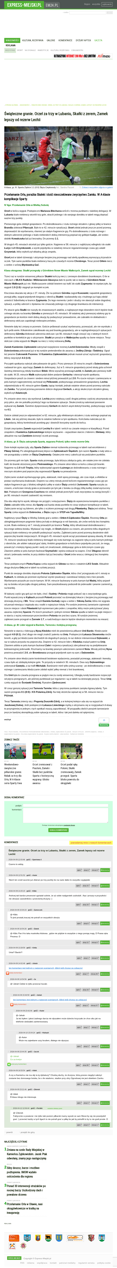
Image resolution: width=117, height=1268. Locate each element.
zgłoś (79, 870)
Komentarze (65, 40)
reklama (30, 1263)
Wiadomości (12, 40)
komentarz (17, 809)
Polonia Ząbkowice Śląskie (32, 734)
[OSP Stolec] (10, 1249)
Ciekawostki (77, 50)
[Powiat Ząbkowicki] (12, 1241)
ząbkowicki (107, 4)
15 (104, 720)
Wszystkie (10, 50)
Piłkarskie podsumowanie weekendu (34, 732)
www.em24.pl (52, 4)
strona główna (11, 105)
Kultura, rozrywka (32, 40)
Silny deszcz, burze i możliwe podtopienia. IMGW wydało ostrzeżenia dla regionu (23, 1172)
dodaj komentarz (58, 830)
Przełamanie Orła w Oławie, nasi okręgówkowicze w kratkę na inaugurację (25, 1208)
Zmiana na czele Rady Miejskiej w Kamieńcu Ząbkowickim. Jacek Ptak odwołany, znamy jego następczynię (27, 1154)
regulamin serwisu (86, 1263)
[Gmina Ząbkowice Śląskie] (25, 1241)
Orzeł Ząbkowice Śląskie (61, 732)
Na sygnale (30, 50)
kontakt (53, 1263)
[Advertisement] (58, 81)
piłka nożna (13, 732)
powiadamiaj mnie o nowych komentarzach (91, 842)
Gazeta (98, 40)
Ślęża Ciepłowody (51, 734)
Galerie (51, 40)
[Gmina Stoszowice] (73, 1241)
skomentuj (105, 870)
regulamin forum (69, 825)
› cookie (65, 12)
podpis (19, 805)
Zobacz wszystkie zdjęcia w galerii (97, 187)
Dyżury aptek (83, 40)
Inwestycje (43, 50)
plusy (86, 870)
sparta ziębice (91, 732)
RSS (22, 1263)
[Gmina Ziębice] (99, 1241)
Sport (20, 50)
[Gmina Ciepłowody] (46, 1241)
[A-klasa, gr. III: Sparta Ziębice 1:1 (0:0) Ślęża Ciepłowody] (58, 184)
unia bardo (64, 734)
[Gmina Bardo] (36, 1241)
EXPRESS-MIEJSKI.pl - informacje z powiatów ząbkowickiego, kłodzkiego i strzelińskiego (24, 4)
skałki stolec (78, 732)
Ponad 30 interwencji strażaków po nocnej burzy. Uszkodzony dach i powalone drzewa (26, 1190)
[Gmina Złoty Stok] (89, 1241)
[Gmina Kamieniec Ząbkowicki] (57, 1241)
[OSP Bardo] (21, 1248)
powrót (9, 1132)
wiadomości (25, 105)
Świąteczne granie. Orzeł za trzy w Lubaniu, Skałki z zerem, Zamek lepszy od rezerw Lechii (69, 105)
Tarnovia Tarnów (77, 734)
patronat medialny (67, 1263)
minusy (95, 870)
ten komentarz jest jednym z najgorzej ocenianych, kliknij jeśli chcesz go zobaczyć (46, 968)
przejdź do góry (28, 1132)
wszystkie (96, 4)
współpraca (42, 1263)
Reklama (11, 45)
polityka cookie (104, 1263)
